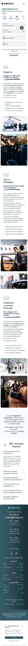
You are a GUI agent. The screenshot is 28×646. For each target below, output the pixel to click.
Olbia (22, 586)
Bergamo (21, 563)
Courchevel (6, 586)
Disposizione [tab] (16, 19)
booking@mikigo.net (14, 517)
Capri (22, 592)
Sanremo (21, 569)
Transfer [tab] (10, 19)
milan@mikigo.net (14, 531)
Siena (22, 579)
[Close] (22, 627)
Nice (4, 584)
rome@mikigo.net (14, 540)
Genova (21, 565)
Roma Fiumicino (19, 577)
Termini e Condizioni (9, 604)
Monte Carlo (20, 584)
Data (4, 36)
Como (4, 569)
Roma (4, 577)
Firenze (21, 575)
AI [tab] (23, 18)
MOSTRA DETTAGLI (15, 640)
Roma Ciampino (7, 579)
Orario (4, 42)
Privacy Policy (20, 604)
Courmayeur (20, 588)
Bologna (5, 575)
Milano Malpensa (7, 567)
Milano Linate (20, 567)
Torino (5, 565)
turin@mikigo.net (14, 523)
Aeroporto (5, 23)
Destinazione (6, 29)
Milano (5, 563)
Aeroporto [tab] (4, 19)
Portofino (5, 592)
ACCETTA (14, 637)
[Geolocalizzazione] (23, 31)
